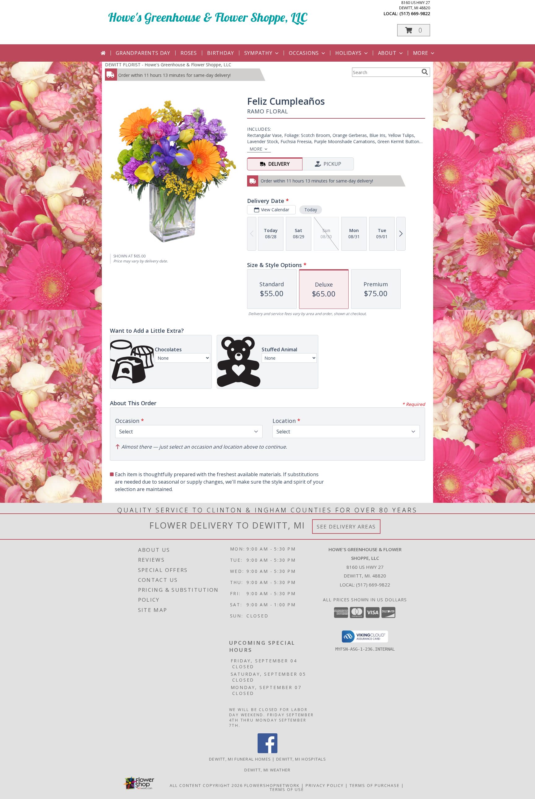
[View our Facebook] (267, 751)
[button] (413, 30)
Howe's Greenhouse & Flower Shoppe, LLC (207, 17)
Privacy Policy (325, 785)
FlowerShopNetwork (272, 785)
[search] (425, 71)
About (387, 53)
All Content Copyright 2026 (206, 785)
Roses (189, 53)
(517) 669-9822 (414, 13)
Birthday (220, 53)
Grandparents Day (143, 53)
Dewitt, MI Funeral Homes (240, 759)
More (420, 53)
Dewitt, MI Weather (267, 770)
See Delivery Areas (346, 526)
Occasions (304, 53)
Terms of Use (287, 789)
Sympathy (258, 53)
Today (310, 210)
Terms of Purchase (375, 785)
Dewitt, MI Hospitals (301, 759)
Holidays (348, 53)
